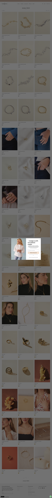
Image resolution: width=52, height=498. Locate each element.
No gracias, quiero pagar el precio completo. (33, 257)
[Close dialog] (40, 239)
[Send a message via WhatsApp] (51, 497)
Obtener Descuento (33, 252)
